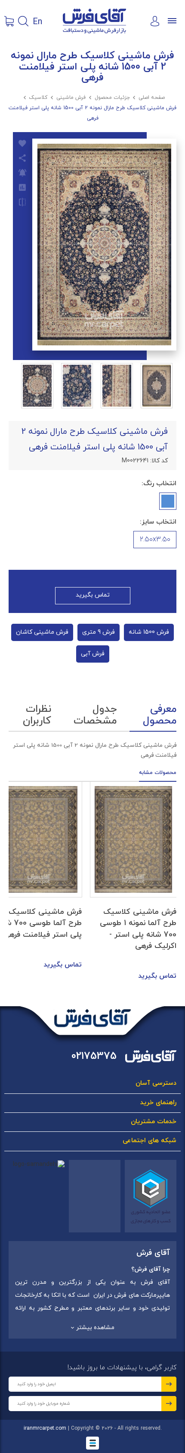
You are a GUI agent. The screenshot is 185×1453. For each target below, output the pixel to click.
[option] (133, 882)
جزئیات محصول (112, 97)
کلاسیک (38, 97)
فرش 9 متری (98, 632)
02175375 (94, 1056)
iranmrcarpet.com (45, 1428)
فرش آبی (93, 654)
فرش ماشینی (71, 97)
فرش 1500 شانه (149, 632)
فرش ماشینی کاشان (42, 632)
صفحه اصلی (152, 97)
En (37, 21)
